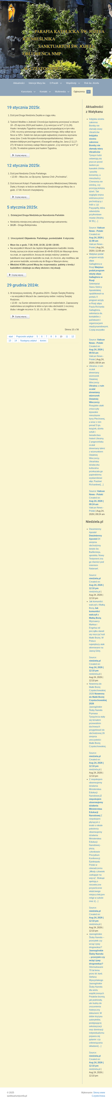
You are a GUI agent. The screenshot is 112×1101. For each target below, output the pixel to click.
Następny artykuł (28, 340)
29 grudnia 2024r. (23, 285)
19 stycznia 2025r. (23, 107)
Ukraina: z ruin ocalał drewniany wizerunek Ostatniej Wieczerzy (97, 435)
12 (72, 336)
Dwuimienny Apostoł (96, 558)
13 (10, 340)
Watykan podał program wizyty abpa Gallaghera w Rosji (98, 303)
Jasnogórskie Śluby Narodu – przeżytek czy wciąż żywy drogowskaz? (97, 1000)
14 (15, 340)
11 (67, 336)
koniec (43, 340)
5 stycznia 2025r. (22, 207)
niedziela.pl (94, 591)
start (11, 336)
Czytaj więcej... (21, 155)
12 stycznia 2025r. (23, 165)
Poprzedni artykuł (24, 336)
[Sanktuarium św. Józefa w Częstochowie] (11, 13)
